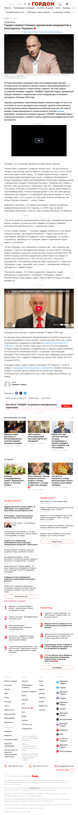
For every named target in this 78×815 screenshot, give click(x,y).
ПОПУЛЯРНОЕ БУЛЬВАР (14, 601)
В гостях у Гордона (45, 8)
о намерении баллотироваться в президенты (32, 368)
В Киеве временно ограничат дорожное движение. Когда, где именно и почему (19, 551)
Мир (6, 693)
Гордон (6, 18)
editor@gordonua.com (66, 766)
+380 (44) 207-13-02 (40, 766)
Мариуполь (43, 706)
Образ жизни (9, 710)
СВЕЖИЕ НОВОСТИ (12, 501)
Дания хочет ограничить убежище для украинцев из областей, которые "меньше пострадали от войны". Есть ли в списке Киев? (20, 589)
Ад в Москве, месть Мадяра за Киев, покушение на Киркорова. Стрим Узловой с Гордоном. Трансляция (58, 658)
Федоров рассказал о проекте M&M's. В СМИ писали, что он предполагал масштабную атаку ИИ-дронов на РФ (19, 508)
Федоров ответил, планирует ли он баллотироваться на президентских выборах (58, 625)
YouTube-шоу (27, 724)
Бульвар (66, 8)
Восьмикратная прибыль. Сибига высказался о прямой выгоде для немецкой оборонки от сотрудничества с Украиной (20, 559)
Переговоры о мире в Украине (38, 12)
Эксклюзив (26, 708)
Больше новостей (21, 596)
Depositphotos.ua (34, 788)
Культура (7, 702)
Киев (41, 681)
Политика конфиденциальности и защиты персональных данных (29, 747)
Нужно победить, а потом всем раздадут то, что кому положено (55, 534)
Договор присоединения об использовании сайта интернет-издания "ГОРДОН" (30, 757)
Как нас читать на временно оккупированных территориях (11, 753)
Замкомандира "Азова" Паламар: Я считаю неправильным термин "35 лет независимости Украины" (58, 646)
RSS (61, 734)
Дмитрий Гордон (34, 398)
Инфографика (9, 718)
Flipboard (63, 730)
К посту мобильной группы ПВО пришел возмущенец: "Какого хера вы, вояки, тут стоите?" (56, 517)
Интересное (8, 722)
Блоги (58, 8)
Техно (6, 706)
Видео (24, 716)
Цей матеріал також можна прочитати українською (43, 32)
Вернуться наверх (63, 770)
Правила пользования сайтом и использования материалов (30, 738)
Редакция (8, 735)
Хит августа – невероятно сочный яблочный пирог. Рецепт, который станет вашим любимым (62, 480)
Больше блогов (57, 542)
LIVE (23, 704)
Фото (24, 712)
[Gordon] (43, 4)
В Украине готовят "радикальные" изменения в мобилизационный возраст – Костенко (20, 579)
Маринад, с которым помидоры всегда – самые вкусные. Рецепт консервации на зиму (21, 608)
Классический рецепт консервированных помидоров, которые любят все (20, 627)
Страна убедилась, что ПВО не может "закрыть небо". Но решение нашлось (57, 615)
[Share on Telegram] (25, 393)
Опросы (25, 720)
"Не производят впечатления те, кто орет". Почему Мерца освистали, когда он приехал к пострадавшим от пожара (21, 533)
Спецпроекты (27, 728)
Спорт (6, 697)
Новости (7, 8)
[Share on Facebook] (16, 393)
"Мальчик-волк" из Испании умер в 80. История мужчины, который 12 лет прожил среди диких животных (59, 636)
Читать (66, 406)
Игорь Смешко (45, 398)
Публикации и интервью (24, 8)
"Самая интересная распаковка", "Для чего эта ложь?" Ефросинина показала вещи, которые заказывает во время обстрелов (23, 649)
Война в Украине (10, 681)
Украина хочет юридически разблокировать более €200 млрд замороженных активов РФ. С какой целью (21, 542)
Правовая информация (9, 745)
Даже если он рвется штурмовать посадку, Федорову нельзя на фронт (57, 526)
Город (41, 677)
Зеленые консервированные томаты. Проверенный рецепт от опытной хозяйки (14, 480)
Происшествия (10, 714)
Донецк (42, 693)
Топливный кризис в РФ (14, 12)
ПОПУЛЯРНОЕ (46, 608)
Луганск (42, 710)
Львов (41, 685)
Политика (14, 18)
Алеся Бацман (66, 719)
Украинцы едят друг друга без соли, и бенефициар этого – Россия (57, 508)
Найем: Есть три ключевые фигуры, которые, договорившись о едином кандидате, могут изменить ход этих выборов (60, 441)
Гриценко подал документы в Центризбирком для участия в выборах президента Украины (13, 438)
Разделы (24, 677)
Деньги (7, 689)
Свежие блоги (47, 498)
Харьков (42, 697)
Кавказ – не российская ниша (54, 501)
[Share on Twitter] (20, 393)
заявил (60, 111)
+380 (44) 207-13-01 (15, 766)
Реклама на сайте (11, 740)
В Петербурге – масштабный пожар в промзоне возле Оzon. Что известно (18, 517)
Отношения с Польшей (61, 12)
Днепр (41, 702)
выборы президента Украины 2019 (15, 398)
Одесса (42, 689)
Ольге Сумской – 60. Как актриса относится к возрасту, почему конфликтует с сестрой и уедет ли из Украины (38, 480)
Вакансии (8, 731)
